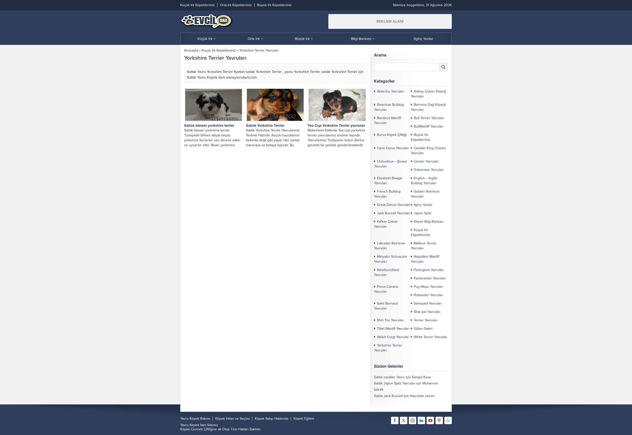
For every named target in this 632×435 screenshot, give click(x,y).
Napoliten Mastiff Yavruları (425, 259)
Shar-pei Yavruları (427, 312)
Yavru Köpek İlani (193, 425)
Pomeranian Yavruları (430, 278)
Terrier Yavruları (425, 320)
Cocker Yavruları (426, 161)
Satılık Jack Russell (388, 396)
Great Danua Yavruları (393, 205)
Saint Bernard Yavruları (386, 305)
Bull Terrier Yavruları (429, 118)
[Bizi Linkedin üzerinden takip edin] (421, 420)
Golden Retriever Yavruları (425, 194)
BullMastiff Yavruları (428, 126)
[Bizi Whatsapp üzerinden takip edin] (448, 420)
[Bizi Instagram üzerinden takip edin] (412, 420)
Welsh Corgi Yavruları (393, 337)
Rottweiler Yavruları (428, 295)
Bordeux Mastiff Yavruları (387, 120)
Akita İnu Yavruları (390, 91)
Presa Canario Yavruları (386, 289)
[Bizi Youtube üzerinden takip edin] (430, 420)
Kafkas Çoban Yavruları (386, 224)
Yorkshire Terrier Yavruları (388, 347)
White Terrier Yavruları (430, 337)
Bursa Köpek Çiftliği (392, 135)
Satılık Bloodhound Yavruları (395, 402)
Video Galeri (423, 328)
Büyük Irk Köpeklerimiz (420, 137)
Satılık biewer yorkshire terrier (209, 125)
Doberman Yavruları (429, 170)
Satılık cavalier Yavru (389, 377)
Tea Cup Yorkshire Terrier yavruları (336, 125)
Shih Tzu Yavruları (390, 320)
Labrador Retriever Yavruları (390, 245)
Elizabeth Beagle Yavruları (388, 180)
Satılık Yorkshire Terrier (265, 125)
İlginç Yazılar (423, 205)
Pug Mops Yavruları (428, 287)
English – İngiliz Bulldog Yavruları (424, 180)
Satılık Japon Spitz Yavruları (394, 383)
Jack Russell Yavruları (393, 213)
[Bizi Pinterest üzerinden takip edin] (439, 420)
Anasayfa (191, 50)
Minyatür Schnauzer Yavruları (390, 259)
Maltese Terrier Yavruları (423, 245)
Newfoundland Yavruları (386, 272)
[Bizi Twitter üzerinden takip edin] (403, 420)
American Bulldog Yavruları (389, 107)
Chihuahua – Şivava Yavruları (390, 163)
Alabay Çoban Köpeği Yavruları (428, 93)
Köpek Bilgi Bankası (429, 221)
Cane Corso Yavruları (393, 148)
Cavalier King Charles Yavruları (428, 150)
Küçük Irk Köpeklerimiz (218, 50)
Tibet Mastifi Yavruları (393, 328)
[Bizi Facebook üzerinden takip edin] (394, 420)
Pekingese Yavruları (429, 270)
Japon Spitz (423, 213)
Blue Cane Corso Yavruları (394, 408)
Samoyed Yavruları (428, 303)
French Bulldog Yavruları (387, 194)
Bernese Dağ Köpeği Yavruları (428, 107)
